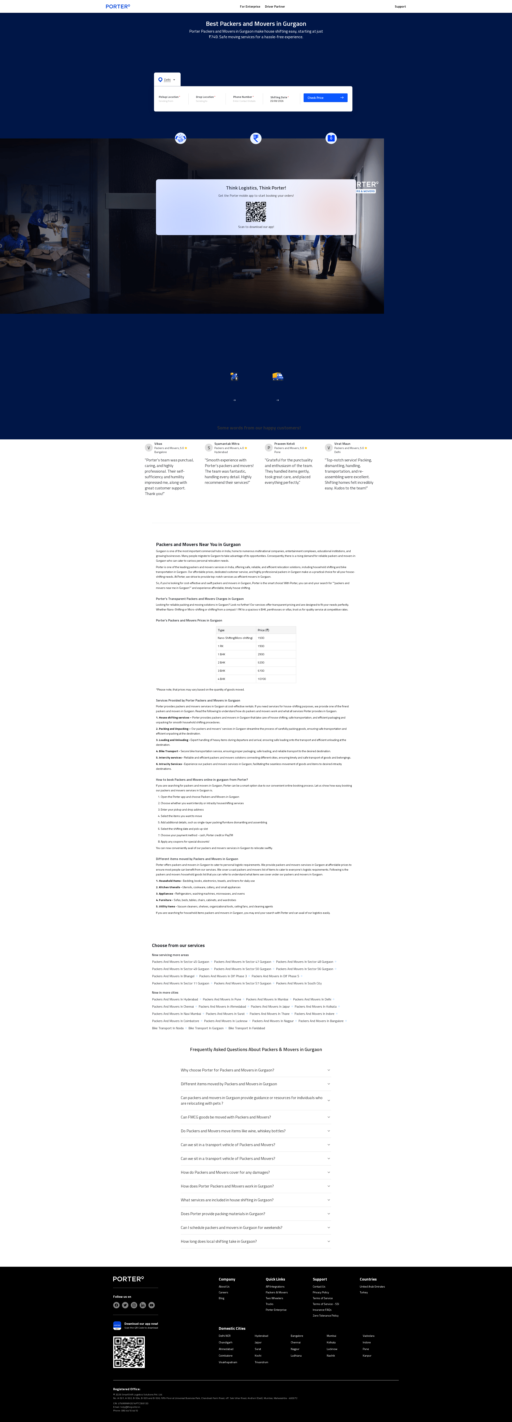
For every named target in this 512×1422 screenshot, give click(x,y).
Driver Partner (275, 6)
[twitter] (125, 1305)
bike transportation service (206, 751)
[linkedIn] (143, 1305)
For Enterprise (250, 6)
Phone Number (242, 97)
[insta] (134, 1305)
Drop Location (205, 97)
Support (400, 6)
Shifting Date (278, 97)
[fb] (116, 1305)
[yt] (151, 1305)
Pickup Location (169, 97)
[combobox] (171, 101)
